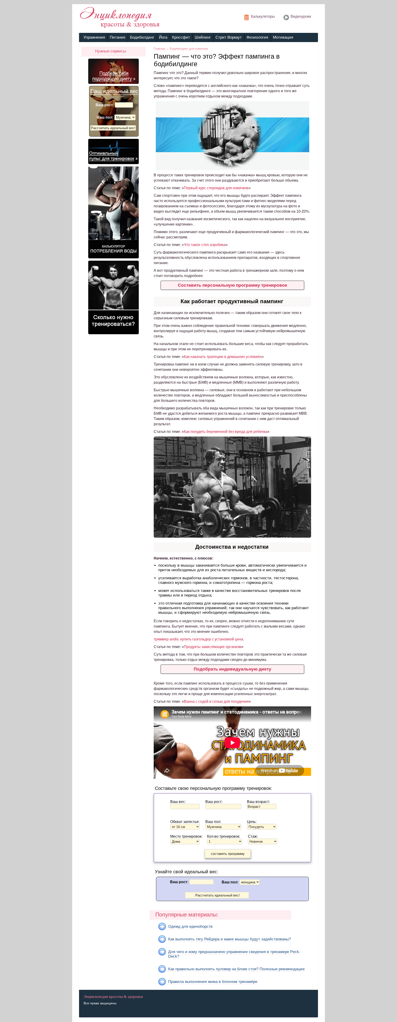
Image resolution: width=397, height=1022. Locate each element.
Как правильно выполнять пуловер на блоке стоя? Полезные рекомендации (236, 969)
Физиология (257, 37)
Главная (160, 48)
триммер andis (166, 639)
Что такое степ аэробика (205, 245)
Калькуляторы (263, 16)
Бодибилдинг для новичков (189, 48)
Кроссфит (181, 37)
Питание (117, 37)
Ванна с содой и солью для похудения (216, 701)
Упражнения (94, 37)
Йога (163, 37)
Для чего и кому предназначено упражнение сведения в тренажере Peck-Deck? (234, 954)
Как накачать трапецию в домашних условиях (223, 357)
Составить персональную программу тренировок (232, 285)
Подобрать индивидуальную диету (232, 669)
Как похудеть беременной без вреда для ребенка (225, 432)
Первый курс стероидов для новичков (216, 188)
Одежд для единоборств (190, 926)
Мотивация (283, 37)
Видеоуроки (301, 16)
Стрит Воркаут (229, 37)
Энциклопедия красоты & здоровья (113, 996)
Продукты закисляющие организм (212, 647)
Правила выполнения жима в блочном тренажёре (212, 981)
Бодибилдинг (142, 37)
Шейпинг (203, 37)
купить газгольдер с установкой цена (211, 639)
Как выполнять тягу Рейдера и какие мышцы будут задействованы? (229, 939)
